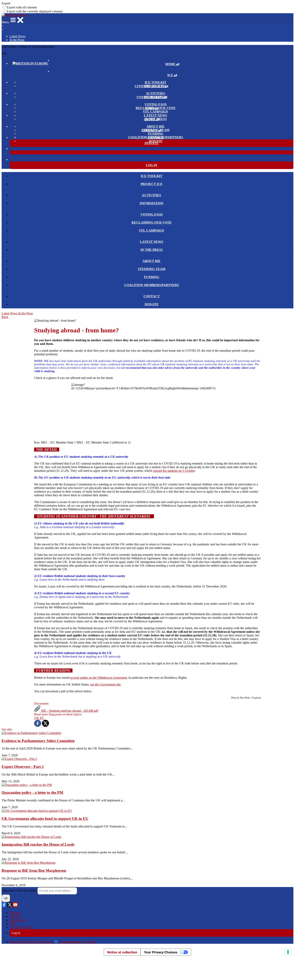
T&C (13, 923)
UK (37, 718)
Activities (155, 93)
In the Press (17, 40)
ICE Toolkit (155, 82)
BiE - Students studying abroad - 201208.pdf (69, 710)
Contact (156, 137)
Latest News (17, 36)
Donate (156, 141)
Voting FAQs (155, 104)
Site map (15, 912)
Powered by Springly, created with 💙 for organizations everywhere (53, 942)
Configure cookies (21, 927)
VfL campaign (155, 111)
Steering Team (151, 269)
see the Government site (105, 684)
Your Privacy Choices (160, 952)
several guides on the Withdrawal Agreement (98, 677)
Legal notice (17, 920)
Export (6, 3)
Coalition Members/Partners (151, 285)
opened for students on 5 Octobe (173, 470)
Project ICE (152, 184)
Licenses (15, 916)
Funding (155, 133)
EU (42, 718)
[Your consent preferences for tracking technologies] (288, 952)
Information (152, 203)
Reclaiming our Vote (152, 222)
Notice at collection (122, 952)
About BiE (155, 126)
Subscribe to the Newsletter (19, 890)
